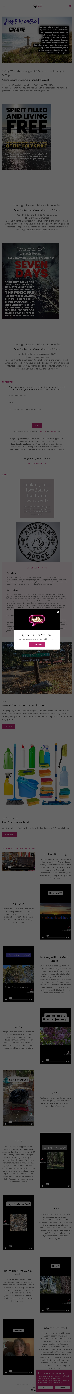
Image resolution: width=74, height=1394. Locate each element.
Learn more (37, 644)
